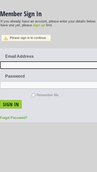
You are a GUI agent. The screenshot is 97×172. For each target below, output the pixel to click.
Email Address (19, 56)
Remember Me (47, 95)
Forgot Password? (13, 118)
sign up (39, 25)
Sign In (11, 104)
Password (15, 76)
